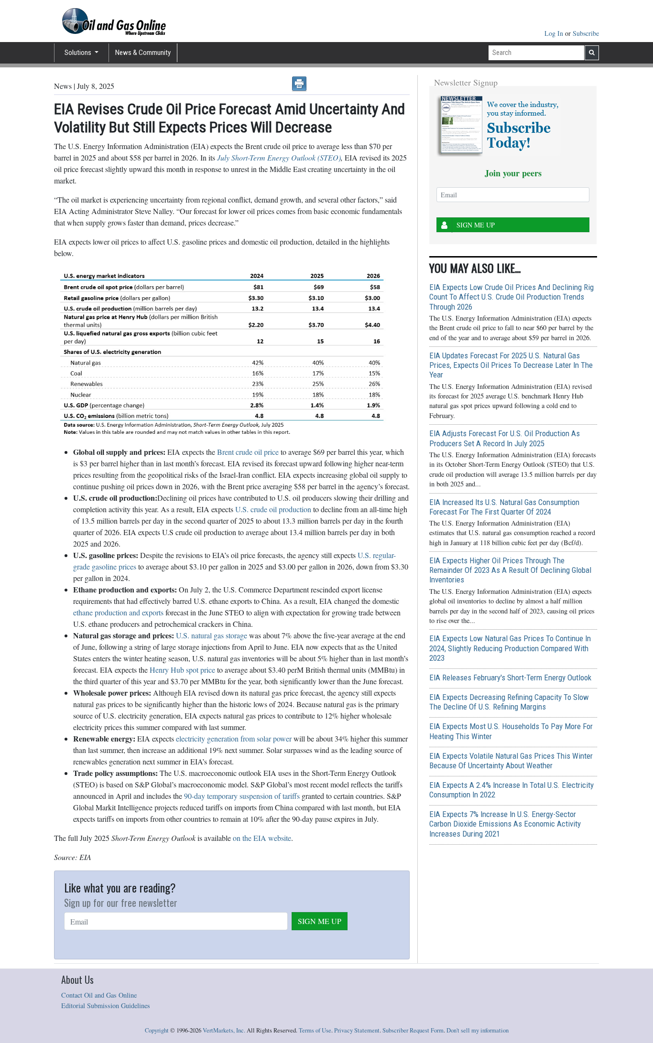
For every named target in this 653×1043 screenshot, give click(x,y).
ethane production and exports (118, 612)
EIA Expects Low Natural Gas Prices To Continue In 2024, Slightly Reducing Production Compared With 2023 (510, 648)
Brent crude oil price (248, 452)
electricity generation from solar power (234, 738)
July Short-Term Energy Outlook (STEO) (279, 157)
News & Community (143, 52)
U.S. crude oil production (273, 509)
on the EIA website (262, 838)
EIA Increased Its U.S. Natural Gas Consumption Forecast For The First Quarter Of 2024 (504, 506)
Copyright (157, 1030)
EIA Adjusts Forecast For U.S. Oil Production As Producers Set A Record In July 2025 (504, 438)
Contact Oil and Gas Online (99, 995)
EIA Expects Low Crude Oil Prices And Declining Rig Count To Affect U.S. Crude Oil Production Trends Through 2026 (511, 296)
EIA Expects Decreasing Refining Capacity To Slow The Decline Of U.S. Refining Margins (509, 701)
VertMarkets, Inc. (224, 1030)
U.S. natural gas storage (211, 635)
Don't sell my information (477, 1030)
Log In (554, 33)
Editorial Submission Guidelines (105, 1005)
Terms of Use (315, 1030)
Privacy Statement (357, 1030)
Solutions (79, 52)
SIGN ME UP (319, 921)
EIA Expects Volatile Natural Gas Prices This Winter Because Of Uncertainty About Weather (511, 760)
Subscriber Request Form (413, 1030)
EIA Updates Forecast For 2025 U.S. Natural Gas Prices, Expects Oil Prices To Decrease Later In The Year (511, 365)
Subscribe (586, 33)
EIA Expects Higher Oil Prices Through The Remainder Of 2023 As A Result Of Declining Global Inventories (510, 570)
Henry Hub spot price (182, 670)
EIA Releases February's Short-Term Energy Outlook (510, 677)
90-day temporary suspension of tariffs (242, 796)
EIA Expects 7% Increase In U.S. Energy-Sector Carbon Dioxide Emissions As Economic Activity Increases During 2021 (505, 823)
